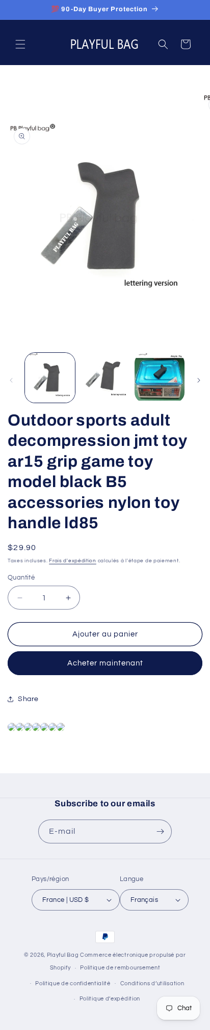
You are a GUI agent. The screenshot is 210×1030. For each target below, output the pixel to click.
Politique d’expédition (110, 999)
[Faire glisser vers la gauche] (11, 380)
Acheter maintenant (105, 663)
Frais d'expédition (72, 560)
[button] (20, 44)
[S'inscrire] (160, 831)
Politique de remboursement (120, 968)
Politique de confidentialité (73, 983)
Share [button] (28, 699)
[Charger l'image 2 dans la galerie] (105, 378)
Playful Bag (63, 955)
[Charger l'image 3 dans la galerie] (160, 378)
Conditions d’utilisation (152, 983)
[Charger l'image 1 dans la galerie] (50, 378)
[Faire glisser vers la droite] (199, 380)
